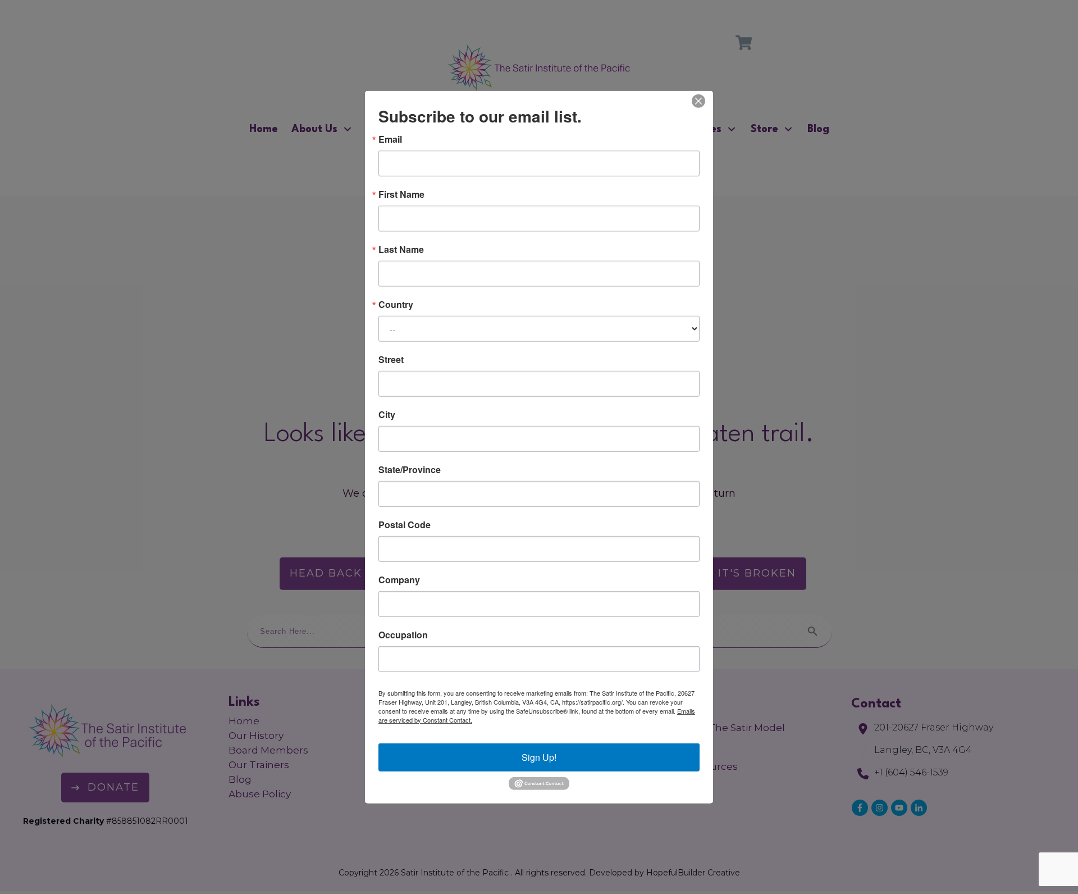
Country (395, 303)
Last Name (401, 248)
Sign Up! (539, 756)
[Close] (698, 100)
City (386, 414)
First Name (401, 193)
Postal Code (404, 524)
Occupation (403, 634)
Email (390, 138)
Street (391, 359)
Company (399, 579)
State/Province (409, 469)
